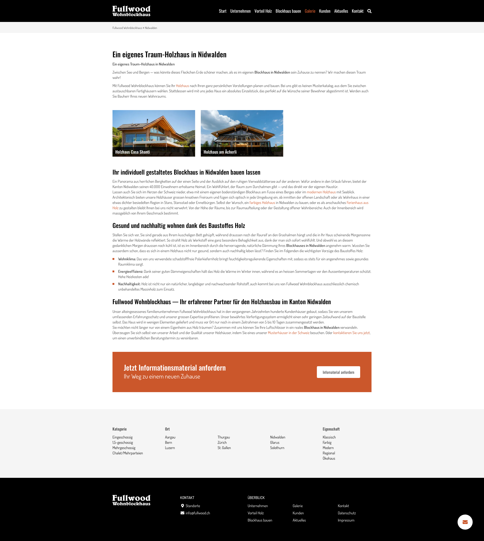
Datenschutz (347, 512)
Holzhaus (183, 85)
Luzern (170, 447)
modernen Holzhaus (321, 191)
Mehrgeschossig (123, 447)
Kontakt (358, 11)
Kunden (324, 11)
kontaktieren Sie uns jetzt (351, 332)
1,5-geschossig (122, 442)
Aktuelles (341, 11)
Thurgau (224, 437)
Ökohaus (329, 458)
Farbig (327, 442)
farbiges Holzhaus (262, 202)
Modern (328, 447)
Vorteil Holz (263, 11)
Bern (168, 442)
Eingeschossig (122, 437)
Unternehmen (240, 11)
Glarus (274, 442)
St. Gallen (224, 447)
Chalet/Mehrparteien (127, 452)
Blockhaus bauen (288, 11)
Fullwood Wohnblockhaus (127, 28)
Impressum (346, 520)
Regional (329, 452)
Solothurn (277, 447)
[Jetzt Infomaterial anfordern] (465, 522)
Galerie (310, 11)
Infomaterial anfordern (338, 372)
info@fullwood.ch (198, 512)
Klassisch (329, 437)
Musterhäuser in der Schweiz (288, 332)
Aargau (170, 437)
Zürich (222, 442)
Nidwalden (277, 437)
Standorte (193, 505)
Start (222, 11)
